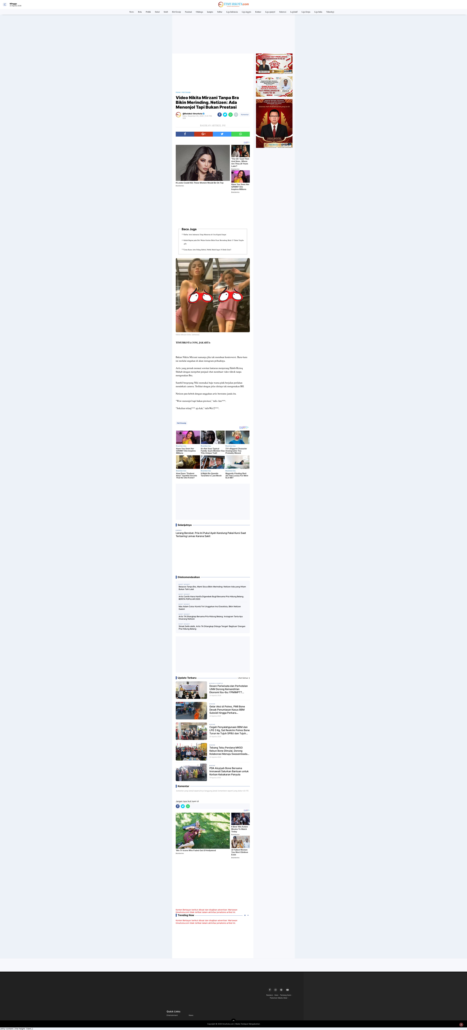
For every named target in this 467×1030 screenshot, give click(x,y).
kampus (210, 11)
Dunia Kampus (217, 683)
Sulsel (157, 11)
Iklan (276, 995)
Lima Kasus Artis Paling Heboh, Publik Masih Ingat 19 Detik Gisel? (207, 249)
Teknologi (330, 11)
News (131, 11)
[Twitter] (222, 134)
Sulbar (219, 11)
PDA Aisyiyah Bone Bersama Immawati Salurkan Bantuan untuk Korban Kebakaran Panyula (229, 771)
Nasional (188, 11)
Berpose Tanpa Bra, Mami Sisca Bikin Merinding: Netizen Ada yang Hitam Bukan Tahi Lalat (212, 587)
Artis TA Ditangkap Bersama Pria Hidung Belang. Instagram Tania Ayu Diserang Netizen (211, 617)
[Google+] (203, 134)
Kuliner (258, 11)
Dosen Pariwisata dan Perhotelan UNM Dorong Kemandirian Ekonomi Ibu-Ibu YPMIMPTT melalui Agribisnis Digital (228, 689)
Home (178, 92)
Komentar (245, 114)
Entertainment (172, 1015)
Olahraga (199, 11)
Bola (140, 11)
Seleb (166, 11)
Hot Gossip (176, 11)
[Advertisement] (233, 34)
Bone (213, 704)
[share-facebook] (219, 114)
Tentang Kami (285, 995)
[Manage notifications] (461, 1025)
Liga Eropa (306, 11)
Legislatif (293, 11)
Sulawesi (282, 11)
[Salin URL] (236, 114)
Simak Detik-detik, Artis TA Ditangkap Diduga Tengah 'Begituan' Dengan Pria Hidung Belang (212, 627)
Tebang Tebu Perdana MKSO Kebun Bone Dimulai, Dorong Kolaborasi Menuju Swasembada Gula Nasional (228, 751)
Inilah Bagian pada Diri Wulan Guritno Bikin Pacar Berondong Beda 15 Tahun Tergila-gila (214, 242)
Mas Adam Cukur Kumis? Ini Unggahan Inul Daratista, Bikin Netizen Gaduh (210, 607)
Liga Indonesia (232, 11)
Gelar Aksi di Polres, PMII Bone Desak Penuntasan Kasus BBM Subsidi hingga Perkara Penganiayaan (227, 709)
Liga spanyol (270, 11)
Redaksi (269, 995)
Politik (148, 11)
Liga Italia (318, 11)
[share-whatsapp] (230, 114)
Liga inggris (246, 11)
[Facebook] (185, 134)
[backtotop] (233, 1021)
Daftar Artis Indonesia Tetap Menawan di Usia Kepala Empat (205, 234)
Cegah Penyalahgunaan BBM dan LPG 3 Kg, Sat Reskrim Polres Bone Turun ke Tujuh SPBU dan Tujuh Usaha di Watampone (229, 730)
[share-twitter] (225, 114)
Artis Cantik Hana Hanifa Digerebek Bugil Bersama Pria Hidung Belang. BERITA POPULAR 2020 (211, 597)
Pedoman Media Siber (278, 998)
